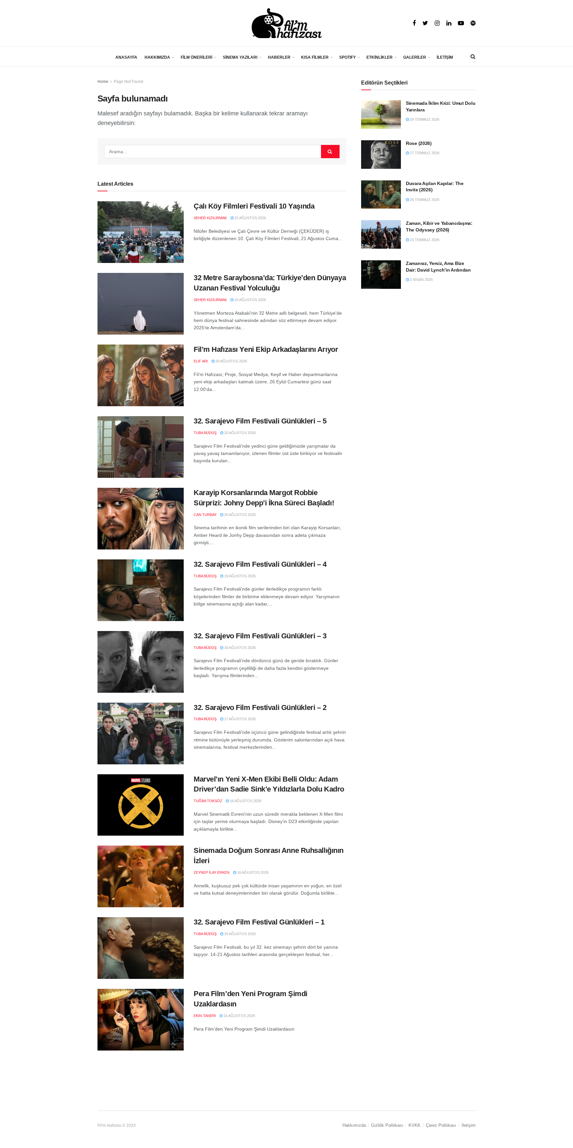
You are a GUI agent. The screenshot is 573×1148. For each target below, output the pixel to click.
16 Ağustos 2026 (245, 801)
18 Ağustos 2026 (239, 648)
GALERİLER (414, 57)
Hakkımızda (354, 1125)
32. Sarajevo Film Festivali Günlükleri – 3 (260, 636)
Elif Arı (201, 361)
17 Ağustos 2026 (239, 719)
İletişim (469, 1125)
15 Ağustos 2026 (239, 1016)
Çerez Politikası (441, 1125)
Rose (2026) (419, 143)
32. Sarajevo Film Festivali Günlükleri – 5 (260, 421)
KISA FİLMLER (315, 57)
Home (102, 81)
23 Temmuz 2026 (424, 240)
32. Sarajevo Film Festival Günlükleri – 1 (259, 922)
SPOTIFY (347, 57)
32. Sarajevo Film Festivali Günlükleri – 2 (260, 707)
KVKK (414, 1125)
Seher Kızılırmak (210, 218)
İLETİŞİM (445, 57)
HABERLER (279, 57)
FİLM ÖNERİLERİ (196, 57)
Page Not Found (128, 81)
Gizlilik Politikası (387, 1125)
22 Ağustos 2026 (249, 218)
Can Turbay (205, 515)
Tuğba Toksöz (208, 801)
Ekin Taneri (205, 1016)
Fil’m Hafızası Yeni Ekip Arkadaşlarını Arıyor (266, 349)
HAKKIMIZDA (157, 57)
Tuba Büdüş (205, 433)
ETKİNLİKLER (379, 57)
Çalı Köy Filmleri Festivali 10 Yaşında (254, 206)
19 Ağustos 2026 (239, 576)
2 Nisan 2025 (421, 280)
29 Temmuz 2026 (424, 119)
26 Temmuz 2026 (424, 200)
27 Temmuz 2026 (424, 153)
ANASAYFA (126, 57)
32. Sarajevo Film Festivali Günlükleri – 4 (260, 564)
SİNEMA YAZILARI (240, 57)
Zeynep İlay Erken (211, 872)
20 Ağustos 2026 (249, 300)
